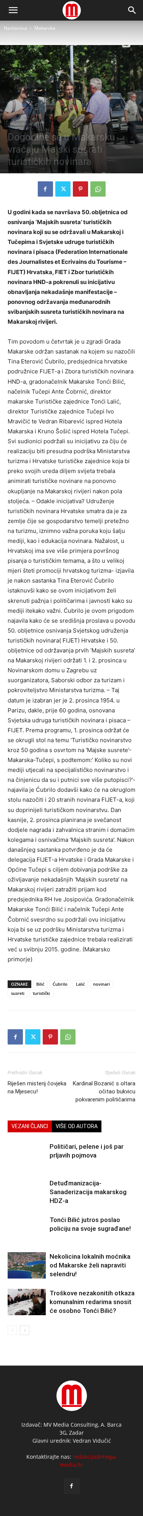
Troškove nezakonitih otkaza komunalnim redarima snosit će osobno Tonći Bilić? (92, 1301)
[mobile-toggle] (13, 10)
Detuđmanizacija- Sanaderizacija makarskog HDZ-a (88, 1191)
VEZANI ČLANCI (29, 1126)
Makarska (44, 28)
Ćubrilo (60, 984)
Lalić (80, 984)
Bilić (40, 984)
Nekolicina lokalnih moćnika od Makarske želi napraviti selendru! (90, 1265)
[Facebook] (45, 189)
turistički (41, 993)
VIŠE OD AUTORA (77, 1126)
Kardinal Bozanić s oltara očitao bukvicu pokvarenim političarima (104, 1091)
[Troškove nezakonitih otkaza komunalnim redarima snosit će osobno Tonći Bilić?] (27, 1302)
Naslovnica (15, 28)
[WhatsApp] (98, 189)
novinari (101, 984)
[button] (132, 10)
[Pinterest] (80, 189)
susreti (17, 993)
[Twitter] (63, 189)
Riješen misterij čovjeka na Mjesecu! (37, 1087)
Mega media (38, 173)
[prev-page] (12, 1330)
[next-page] (24, 1330)
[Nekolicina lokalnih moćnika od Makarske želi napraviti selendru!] (27, 1265)
